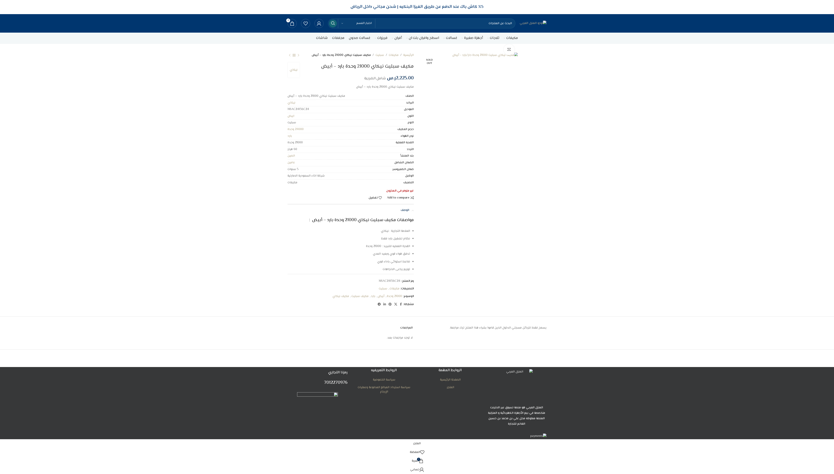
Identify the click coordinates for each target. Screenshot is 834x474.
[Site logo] (533, 23)
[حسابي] (319, 23)
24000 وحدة (296, 129)
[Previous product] (298, 55)
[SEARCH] (333, 23)
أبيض (381, 296)
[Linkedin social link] (384, 304)
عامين (291, 162)
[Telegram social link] (379, 304)
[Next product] (290, 55)
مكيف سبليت (360, 296)
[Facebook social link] (401, 304)
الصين (291, 156)
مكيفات (394, 55)
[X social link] (396, 304)
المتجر (450, 388)
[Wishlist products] (305, 23)
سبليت (380, 55)
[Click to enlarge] (509, 49)
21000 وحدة (394, 296)
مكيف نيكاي (341, 296)
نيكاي (294, 70)
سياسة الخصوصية (384, 380)
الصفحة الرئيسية (450, 380)
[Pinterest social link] (390, 304)
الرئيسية (408, 55)
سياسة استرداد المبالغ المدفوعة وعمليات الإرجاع (384, 390)
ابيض (291, 116)
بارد (290, 136)
